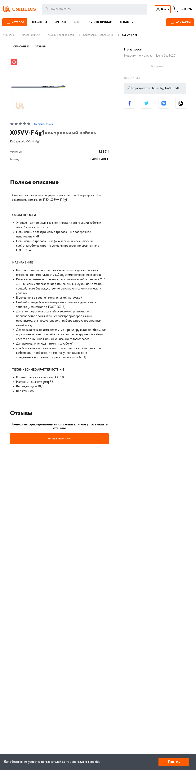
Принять (174, 762)
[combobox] (94, 9)
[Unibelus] (19, 9)
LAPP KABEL (99, 159)
